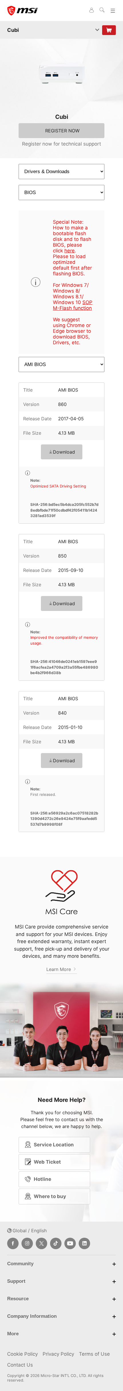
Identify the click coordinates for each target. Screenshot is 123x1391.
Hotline (42, 1179)
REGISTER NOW (62, 131)
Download (64, 452)
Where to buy (50, 1196)
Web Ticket (47, 1162)
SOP (87, 302)
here (69, 251)
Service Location (54, 1145)
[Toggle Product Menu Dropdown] (97, 30)
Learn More (59, 969)
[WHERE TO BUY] (109, 30)
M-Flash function (72, 308)
